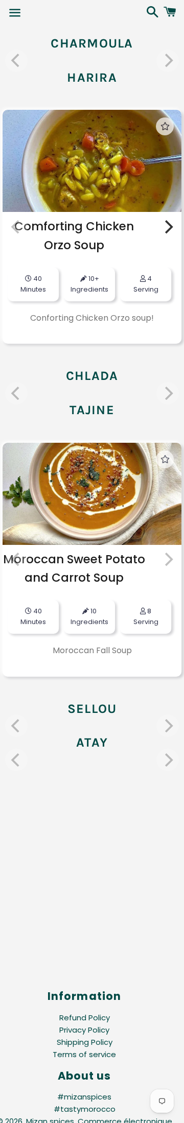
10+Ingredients (89, 284)
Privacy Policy (84, 1029)
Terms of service (84, 1054)
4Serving (145, 284)
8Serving (145, 616)
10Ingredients (89, 616)
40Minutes (33, 616)
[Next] (167, 227)
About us (84, 1075)
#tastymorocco (85, 1109)
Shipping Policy (84, 1042)
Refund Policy (84, 1017)
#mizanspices (84, 1096)
